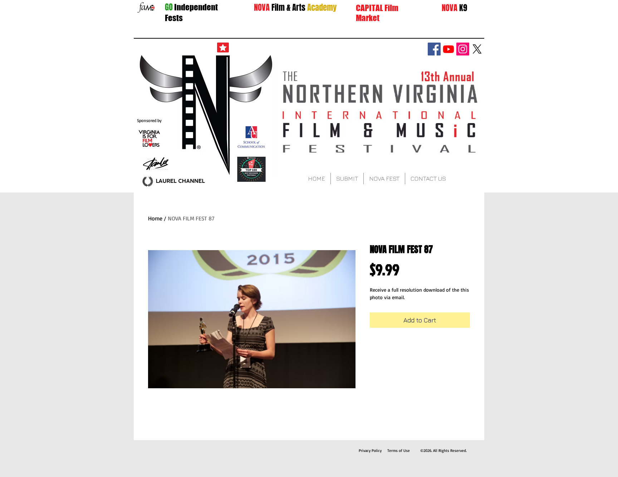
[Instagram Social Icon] (462, 49)
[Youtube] (448, 49)
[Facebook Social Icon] (434, 49)
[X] (477, 49)
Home (155, 218)
